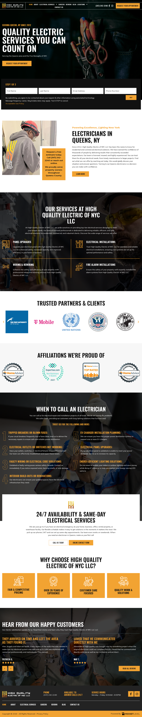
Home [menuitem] (31, 4)
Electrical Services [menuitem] (46, 4)
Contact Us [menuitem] (59, 7)
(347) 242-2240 (50, 695)
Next (131, 97)
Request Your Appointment (127, 5)
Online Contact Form (81, 542)
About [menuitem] (36, 4)
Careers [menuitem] (61, 4)
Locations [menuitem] (81, 4)
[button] (3, 322)
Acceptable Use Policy (15, 103)
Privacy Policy (42, 714)
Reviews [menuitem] (69, 4)
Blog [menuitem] (74, 4)
